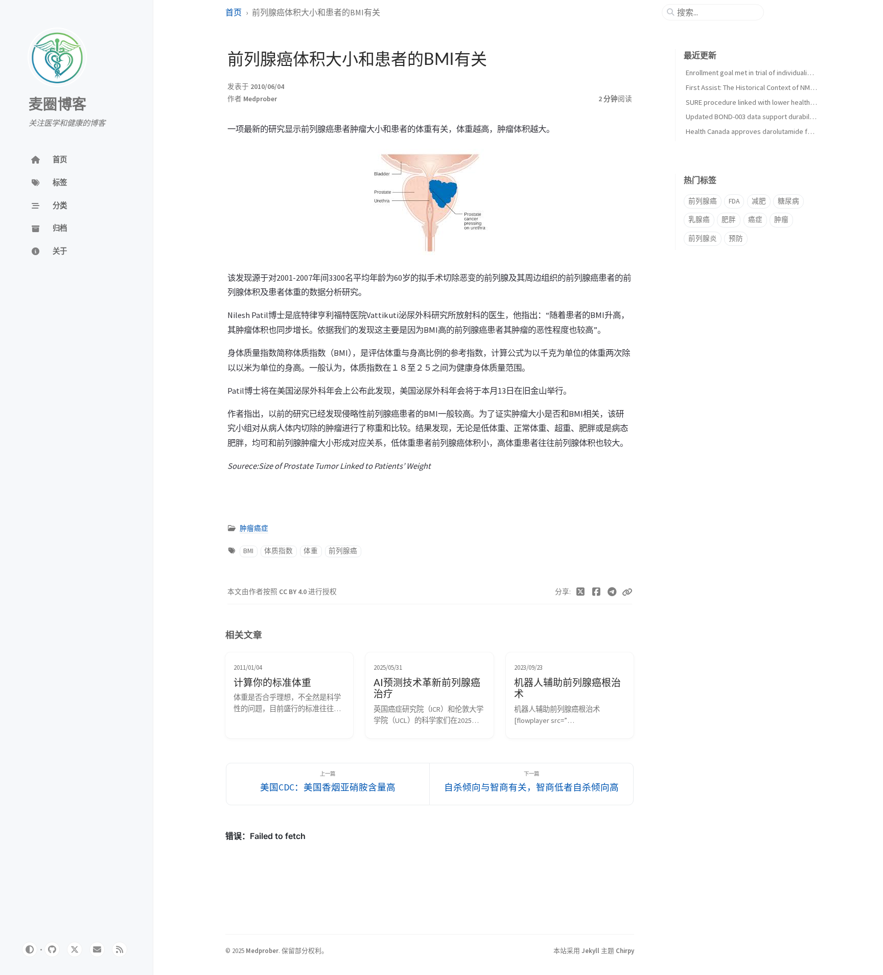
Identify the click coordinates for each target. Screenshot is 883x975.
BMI (248, 551)
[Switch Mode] (29, 949)
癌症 (755, 219)
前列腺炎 (702, 238)
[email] (97, 949)
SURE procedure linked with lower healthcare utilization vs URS (782, 102)
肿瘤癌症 (254, 528)
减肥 (759, 201)
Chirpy (625, 950)
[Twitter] (581, 592)
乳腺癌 (699, 219)
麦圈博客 (57, 105)
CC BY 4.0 (293, 591)
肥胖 (729, 219)
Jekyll (590, 950)
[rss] (119, 949)
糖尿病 (788, 201)
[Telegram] (612, 592)
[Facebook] (596, 592)
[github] (52, 949)
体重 (311, 551)
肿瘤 (781, 219)
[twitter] (74, 949)
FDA (734, 201)
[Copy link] (627, 592)
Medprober (260, 99)
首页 (233, 12)
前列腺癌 (343, 551)
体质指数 (278, 551)
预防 (736, 238)
